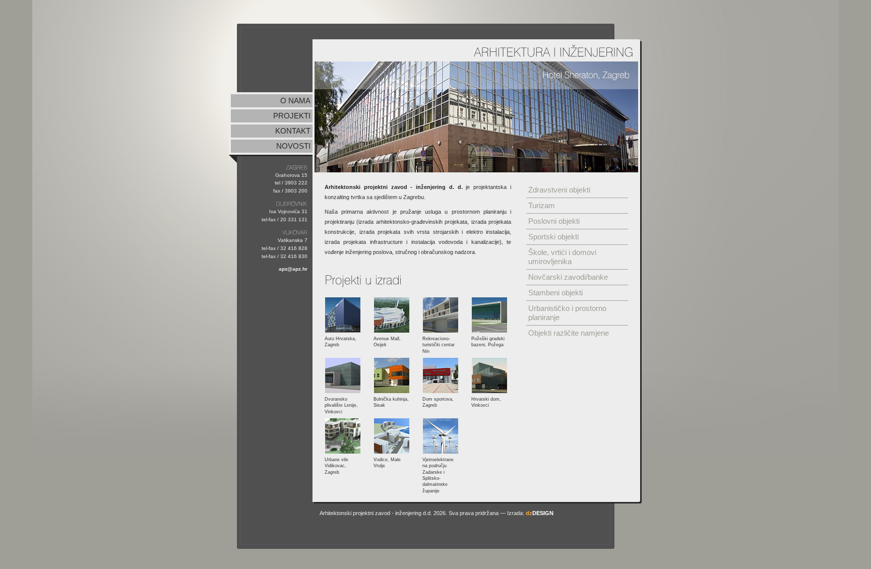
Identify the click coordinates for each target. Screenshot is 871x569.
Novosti (293, 146)
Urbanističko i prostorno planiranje (567, 313)
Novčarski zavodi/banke (568, 277)
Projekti (291, 115)
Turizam (541, 205)
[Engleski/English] (608, 13)
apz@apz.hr (293, 269)
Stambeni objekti (555, 292)
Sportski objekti (553, 236)
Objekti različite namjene (568, 333)
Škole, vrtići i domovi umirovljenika (562, 257)
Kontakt (292, 131)
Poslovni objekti (554, 221)
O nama (295, 100)
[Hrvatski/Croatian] (590, 13)
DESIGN (539, 513)
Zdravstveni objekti (559, 189)
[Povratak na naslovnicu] (276, 61)
